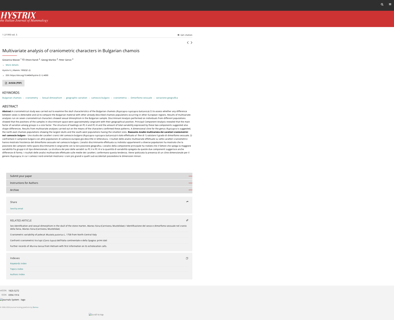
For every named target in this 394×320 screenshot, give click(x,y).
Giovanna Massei (11, 59)
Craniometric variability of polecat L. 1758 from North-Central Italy (53, 234)
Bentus (35, 307)
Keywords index (18, 263)
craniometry (32, 97)
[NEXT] (191, 44)
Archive (14, 190)
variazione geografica (167, 97)
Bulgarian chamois (12, 97)
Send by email (16, 208)
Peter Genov (65, 59)
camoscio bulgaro (100, 97)
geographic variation (76, 97)
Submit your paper (21, 176)
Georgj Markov (48, 59)
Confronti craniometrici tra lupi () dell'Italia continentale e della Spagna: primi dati (58, 240)
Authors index (17, 274)
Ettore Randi (32, 59)
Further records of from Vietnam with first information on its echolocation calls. (58, 246)
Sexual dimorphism (52, 97)
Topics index (16, 268)
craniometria (120, 97)
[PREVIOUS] (187, 44)
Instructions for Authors (24, 183)
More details (12, 64)
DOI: (27, 75)
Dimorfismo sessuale (141, 97)
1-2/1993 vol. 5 (9, 34)
